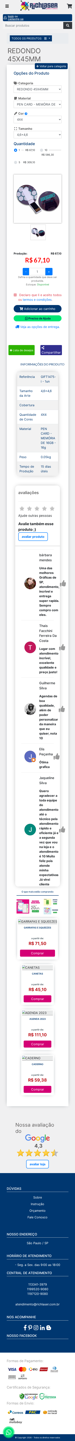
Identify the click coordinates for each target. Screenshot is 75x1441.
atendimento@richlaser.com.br (37, 1304)
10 (46, 150)
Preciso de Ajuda (39, 318)
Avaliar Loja (37, 1164)
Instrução (37, 1204)
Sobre (37, 1197)
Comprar (37, 953)
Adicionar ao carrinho (39, 309)
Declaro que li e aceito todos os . (40, 297)
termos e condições (37, 300)
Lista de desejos (22, 350)
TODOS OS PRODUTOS (27, 38)
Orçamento (37, 1211)
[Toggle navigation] (7, 6)
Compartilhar (51, 352)
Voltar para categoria (52, 66)
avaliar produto (33, 537)
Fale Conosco (38, 1217)
